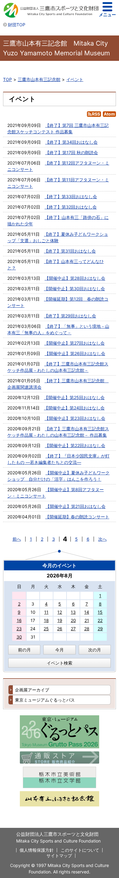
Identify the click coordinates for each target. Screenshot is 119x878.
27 (73, 628)
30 (19, 636)
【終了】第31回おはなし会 (70, 251)
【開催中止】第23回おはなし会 (75, 418)
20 (73, 620)
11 (46, 612)
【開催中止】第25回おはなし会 (74, 397)
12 (59, 612)
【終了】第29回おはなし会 (70, 315)
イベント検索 (59, 662)
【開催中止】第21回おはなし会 (75, 506)
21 (87, 620)
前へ (17, 539)
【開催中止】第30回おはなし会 (74, 288)
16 (19, 620)
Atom (109, 114)
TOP (7, 79)
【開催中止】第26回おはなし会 (75, 353)
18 (46, 620)
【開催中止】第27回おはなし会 (74, 343)
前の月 (24, 649)
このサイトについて (80, 850)
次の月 (94, 649)
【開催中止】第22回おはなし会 (75, 445)
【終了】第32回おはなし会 (71, 206)
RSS (96, 114)
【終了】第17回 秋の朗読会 (71, 152)
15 (100, 612)
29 (100, 628)
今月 (59, 649)
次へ (102, 539)
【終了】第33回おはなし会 (71, 196)
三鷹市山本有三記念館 (39, 79)
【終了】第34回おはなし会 (71, 142)
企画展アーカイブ (32, 689)
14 (86, 612)
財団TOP (16, 24)
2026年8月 (60, 575)
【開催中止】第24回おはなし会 (74, 407)
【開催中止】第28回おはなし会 (75, 278)
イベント (74, 79)
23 (19, 628)
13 (73, 612)
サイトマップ (59, 855)
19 (59, 620)
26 (59, 628)
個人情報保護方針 (37, 850)
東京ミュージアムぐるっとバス (45, 699)
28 (86, 628)
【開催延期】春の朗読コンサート (77, 516)
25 (46, 628)
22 (100, 620)
